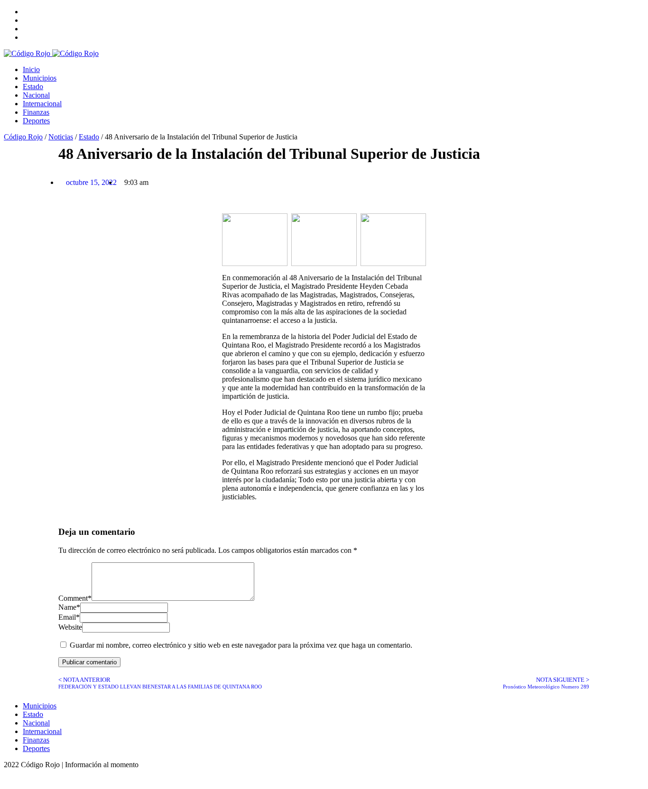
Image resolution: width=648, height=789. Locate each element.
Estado (33, 87)
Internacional (42, 104)
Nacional (36, 95)
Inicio (31, 69)
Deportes (36, 121)
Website (70, 627)
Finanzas (36, 112)
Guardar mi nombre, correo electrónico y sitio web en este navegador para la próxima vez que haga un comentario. (241, 645)
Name (69, 607)
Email (69, 617)
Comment (75, 598)
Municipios (39, 78)
